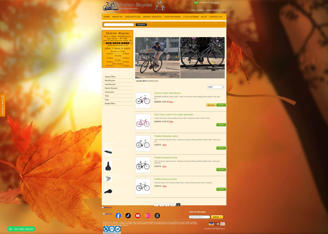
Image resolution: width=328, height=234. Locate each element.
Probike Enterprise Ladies (166, 136)
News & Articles (142, 223)
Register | (201, 10)
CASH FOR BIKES (172, 17)
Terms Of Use (132, 222)
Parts (107, 100)
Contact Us (115, 222)
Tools (107, 96)
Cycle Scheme (114, 223)
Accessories (109, 92)
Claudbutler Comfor (112, 159)
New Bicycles (110, 80)
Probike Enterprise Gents (165, 158)
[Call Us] (117, 43)
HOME (107, 17)
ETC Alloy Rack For (112, 175)
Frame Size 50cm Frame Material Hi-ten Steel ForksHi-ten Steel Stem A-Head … (183, 118)
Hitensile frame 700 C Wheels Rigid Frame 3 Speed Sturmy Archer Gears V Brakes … (184, 183)
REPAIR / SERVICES (152, 17)
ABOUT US (117, 17)
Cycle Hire (123, 222)
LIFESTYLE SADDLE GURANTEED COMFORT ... (120, 191)
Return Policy (161, 222)
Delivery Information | (214, 10)
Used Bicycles (110, 84)
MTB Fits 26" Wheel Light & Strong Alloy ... (122, 177)
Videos (150, 223)
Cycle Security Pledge (115, 225)
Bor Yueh (108, 146)
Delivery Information (126, 223)
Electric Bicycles (111, 88)
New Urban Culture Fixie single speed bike (173, 114)
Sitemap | (126, 225)
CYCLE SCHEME (191, 17)
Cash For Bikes (186, 222)
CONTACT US (215, 17)
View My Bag (215, 2)
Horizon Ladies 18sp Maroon (167, 93)
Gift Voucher (107, 222)
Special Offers (110, 77)
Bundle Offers (110, 104)
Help (224, 10)
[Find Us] (117, 36)
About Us (153, 222)
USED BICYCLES (133, 17)
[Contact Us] (117, 45)
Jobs (168, 222)
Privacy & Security (143, 222)
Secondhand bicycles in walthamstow (165, 223)
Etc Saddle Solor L (111, 187)
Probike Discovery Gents (165, 179)
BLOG (204, 17)
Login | (193, 10)
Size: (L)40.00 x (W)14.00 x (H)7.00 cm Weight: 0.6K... (122, 150)
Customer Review (183, 223)
